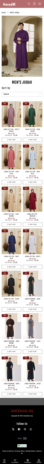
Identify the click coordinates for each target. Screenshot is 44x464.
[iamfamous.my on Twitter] (13, 430)
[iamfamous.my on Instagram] (25, 430)
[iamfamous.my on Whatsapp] (30, 430)
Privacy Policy (19, 451)
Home (4, 13)
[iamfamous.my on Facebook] (19, 430)
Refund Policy (30, 451)
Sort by (6, 88)
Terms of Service (8, 451)
